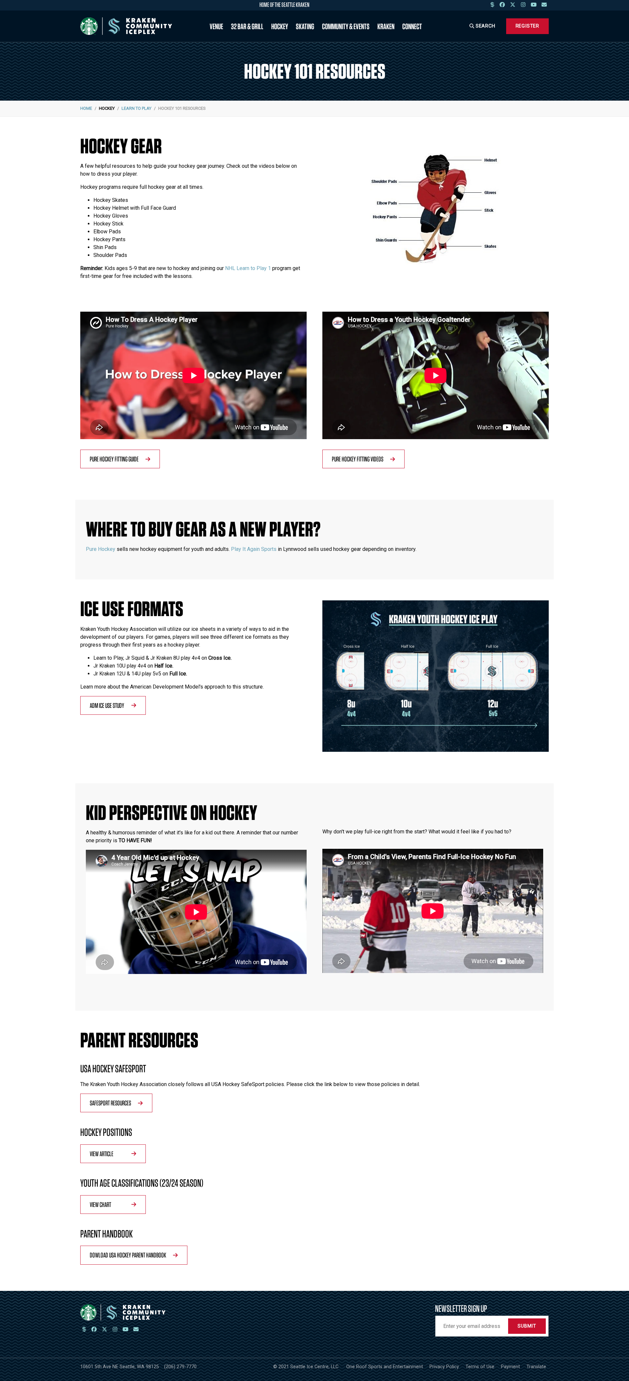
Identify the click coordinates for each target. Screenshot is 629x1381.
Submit (527, 1326)
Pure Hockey (100, 549)
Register (527, 26)
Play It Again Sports (253, 549)
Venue (216, 26)
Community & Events (346, 26)
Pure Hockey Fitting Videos (357, 458)
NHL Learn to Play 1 (248, 268)
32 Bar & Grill (247, 26)
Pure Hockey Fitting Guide (114, 458)
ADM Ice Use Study (107, 705)
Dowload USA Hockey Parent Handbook (128, 1254)
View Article (101, 1153)
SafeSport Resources (110, 1102)
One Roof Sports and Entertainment (384, 1367)
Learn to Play (136, 108)
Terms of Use (480, 1367)
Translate (536, 1367)
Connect (412, 26)
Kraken (385, 26)
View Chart (100, 1204)
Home (86, 108)
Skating (305, 26)
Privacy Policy (444, 1367)
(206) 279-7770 (180, 1367)
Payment (510, 1367)
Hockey (279, 26)
